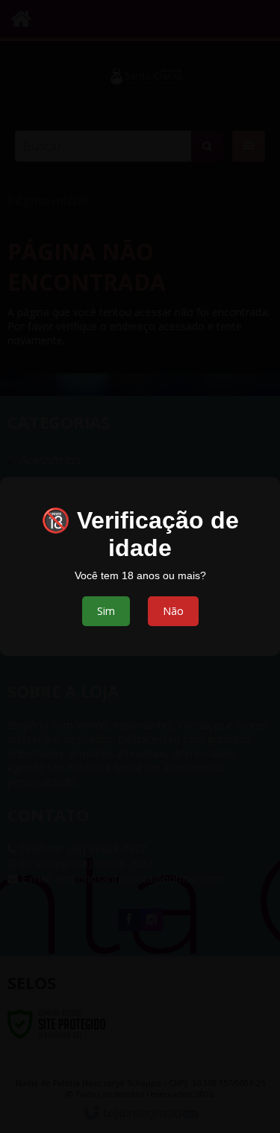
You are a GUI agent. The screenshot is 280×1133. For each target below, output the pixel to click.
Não (173, 611)
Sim (106, 611)
